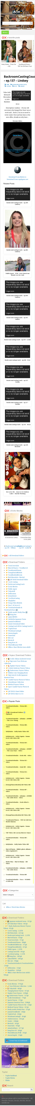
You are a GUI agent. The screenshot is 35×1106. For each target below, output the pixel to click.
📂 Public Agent (11, 589)
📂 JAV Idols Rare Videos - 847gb (16, 924)
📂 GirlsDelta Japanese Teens (16, 619)
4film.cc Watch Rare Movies (15, 907)
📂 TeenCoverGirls (12, 566)
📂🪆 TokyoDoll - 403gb (13, 988)
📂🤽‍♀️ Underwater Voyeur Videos (17, 670)
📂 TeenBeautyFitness (13, 570)
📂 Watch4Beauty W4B (14, 645)
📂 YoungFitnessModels (14, 572)
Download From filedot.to (17, 177)
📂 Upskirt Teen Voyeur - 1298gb (16, 993)
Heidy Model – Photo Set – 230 (8, 65)
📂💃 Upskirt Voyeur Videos (15, 666)
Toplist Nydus (10, 1078)
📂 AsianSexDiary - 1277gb (14, 1028)
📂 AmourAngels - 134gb (13, 1035)
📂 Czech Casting (12, 582)
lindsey (22, 86)
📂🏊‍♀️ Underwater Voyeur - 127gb (17, 995)
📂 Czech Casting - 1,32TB (14, 931)
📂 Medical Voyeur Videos (15, 684)
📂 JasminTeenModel (13, 621)
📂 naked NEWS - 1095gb (14, 959)
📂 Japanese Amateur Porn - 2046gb (17, 1002)
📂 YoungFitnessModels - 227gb (16, 947)
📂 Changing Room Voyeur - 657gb (17, 991)
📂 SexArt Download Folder (15, 624)
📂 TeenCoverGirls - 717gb (14, 940)
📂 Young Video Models (14, 603)
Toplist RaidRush (11, 1076)
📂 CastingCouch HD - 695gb (15, 952)
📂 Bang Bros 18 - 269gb (13, 1030)
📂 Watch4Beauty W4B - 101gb (16, 1033)
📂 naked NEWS (11, 617)
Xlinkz (7, 1080)
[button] (3, 1096)
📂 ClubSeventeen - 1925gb (14, 1019)
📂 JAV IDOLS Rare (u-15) (14, 694)
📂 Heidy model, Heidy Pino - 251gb (17, 1009)
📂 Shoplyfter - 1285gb (13, 970)
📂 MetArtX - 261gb (12, 1023)
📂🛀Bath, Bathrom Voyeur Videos (18, 668)
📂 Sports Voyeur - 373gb (14, 1000)
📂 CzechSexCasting (13, 598)
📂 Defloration (11, 594)
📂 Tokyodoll (10, 591)
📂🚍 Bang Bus (11, 614)
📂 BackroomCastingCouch (15, 584)
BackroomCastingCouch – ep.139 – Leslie (26, 547)
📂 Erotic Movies (12, 586)
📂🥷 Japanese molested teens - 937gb (18, 921)
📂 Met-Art (10, 638)
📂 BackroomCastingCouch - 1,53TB (17, 935)
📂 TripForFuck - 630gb (13, 1014)
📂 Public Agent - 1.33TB (13, 949)
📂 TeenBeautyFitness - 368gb (15, 942)
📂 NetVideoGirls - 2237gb (14, 933)
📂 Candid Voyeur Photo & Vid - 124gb (18, 1005)
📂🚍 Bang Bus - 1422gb (13, 956)
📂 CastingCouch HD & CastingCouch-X (19, 626)
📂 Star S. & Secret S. (13, 605)
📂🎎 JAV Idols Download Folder (17, 579)
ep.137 (15, 86)
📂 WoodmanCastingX (13, 631)
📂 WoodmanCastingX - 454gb (15, 1016)
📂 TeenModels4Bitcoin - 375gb (16, 945)
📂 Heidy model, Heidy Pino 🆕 (16, 612)
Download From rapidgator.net (17, 179)
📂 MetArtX (10, 640)
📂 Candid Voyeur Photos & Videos (18, 680)
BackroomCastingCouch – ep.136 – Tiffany (13, 547)
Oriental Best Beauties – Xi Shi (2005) (27, 538)
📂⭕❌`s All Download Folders (13, 555)
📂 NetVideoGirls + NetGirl (15, 577)
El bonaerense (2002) (11, 537)
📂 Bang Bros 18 (11, 642)
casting (8, 86)
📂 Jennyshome (11, 596)
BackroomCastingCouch (19, 84)
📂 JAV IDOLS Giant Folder (15, 691)
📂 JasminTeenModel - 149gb (15, 1012)
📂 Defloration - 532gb (13, 968)
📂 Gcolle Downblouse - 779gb (15, 998)
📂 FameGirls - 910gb (12, 1026)
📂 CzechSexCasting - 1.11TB (15, 954)
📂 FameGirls (10, 635)
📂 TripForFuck (11, 628)
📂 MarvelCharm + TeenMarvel (17, 568)
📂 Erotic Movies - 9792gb (14, 984)
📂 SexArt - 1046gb (11, 1021)
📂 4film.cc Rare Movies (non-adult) (18, 647)
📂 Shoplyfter (10, 601)
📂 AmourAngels (12, 633)
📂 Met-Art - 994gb (11, 961)
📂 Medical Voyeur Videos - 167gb (17, 1007)
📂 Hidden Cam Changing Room (17, 673)
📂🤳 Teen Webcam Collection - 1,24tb (18, 986)
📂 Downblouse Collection (15, 682)
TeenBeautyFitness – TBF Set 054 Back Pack (25, 65)
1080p (7, 84)
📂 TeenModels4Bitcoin (14, 575)
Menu (5, 32)
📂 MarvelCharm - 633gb (14, 938)
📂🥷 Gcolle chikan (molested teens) (18, 659)
